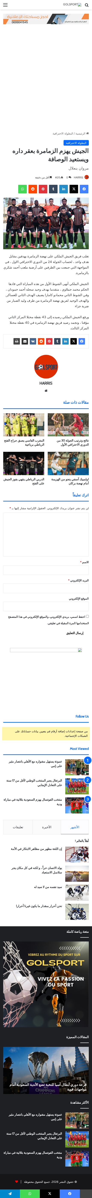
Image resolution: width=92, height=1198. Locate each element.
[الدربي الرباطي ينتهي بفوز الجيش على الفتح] (23, 463)
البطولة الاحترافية (63, 133)
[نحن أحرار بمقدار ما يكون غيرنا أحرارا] (77, 912)
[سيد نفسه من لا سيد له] (77, 893)
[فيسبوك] (84, 189)
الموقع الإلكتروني (79, 598)
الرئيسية (81, 133)
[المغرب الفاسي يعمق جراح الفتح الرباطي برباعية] (23, 424)
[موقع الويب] (46, 390)
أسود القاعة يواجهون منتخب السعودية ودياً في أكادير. (50, 1089)
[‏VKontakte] (33, 341)
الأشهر (74, 827)
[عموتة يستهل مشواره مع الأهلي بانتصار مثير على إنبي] (77, 767)
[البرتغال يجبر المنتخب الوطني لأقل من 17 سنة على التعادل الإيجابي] (77, 786)
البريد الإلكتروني (78, 580)
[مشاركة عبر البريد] (25, 341)
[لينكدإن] (63, 189)
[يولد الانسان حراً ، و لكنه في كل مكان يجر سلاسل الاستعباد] (77, 874)
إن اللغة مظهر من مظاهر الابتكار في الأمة (36, 849)
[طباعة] (16, 341)
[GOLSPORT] (72, 4)
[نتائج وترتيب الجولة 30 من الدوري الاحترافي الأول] (68, 424)
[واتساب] (22, 189)
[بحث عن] (87, 6)
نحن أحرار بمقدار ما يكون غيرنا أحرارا (39, 906)
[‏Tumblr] (53, 189)
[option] (46, 1070)
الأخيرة (46, 827)
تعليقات (18, 827)
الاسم (84, 562)
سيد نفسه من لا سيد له (48, 887)
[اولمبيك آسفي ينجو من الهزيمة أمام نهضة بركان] (68, 463)
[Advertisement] (46, 77)
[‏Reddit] (32, 189)
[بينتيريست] (43, 189)
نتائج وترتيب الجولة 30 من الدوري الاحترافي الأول (73, 442)
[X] (74, 189)
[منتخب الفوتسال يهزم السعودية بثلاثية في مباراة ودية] (77, 805)
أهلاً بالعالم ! (82, 841)
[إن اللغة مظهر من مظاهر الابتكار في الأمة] (77, 855)
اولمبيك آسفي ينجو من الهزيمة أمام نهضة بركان (70, 481)
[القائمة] (5, 6)
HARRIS (78, 177)
